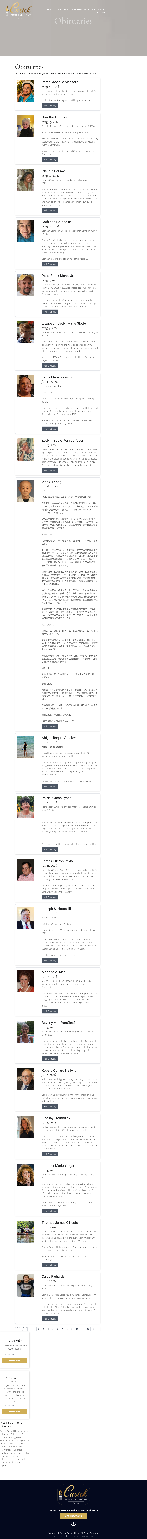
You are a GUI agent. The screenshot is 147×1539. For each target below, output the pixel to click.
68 (88, 1329)
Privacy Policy (59, 1536)
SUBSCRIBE (14, 1360)
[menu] (142, 11)
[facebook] (73, 1523)
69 (93, 1329)
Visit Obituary (50, 105)
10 (77, 1329)
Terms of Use (74, 1536)
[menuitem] (51, 9)
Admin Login (88, 1536)
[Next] (98, 1329)
